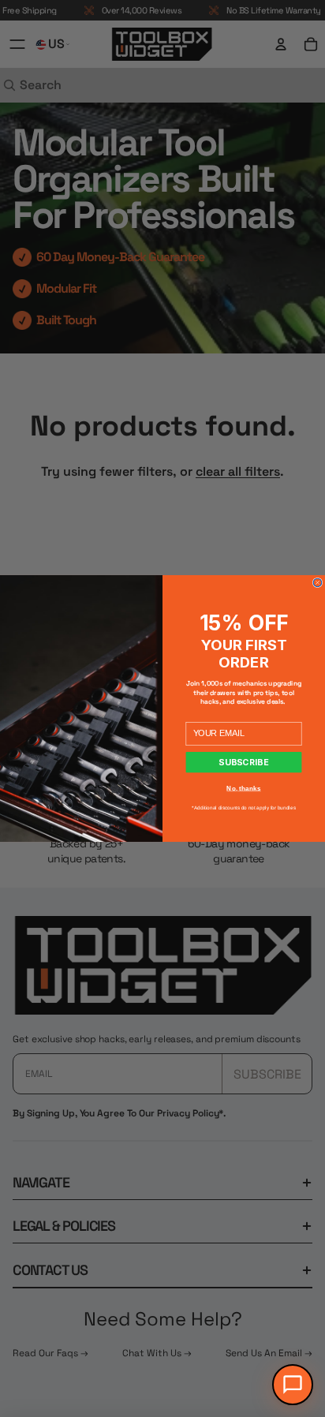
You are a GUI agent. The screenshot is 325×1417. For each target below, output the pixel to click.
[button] (292, 1384)
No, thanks (243, 788)
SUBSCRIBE (243, 762)
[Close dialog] (317, 582)
